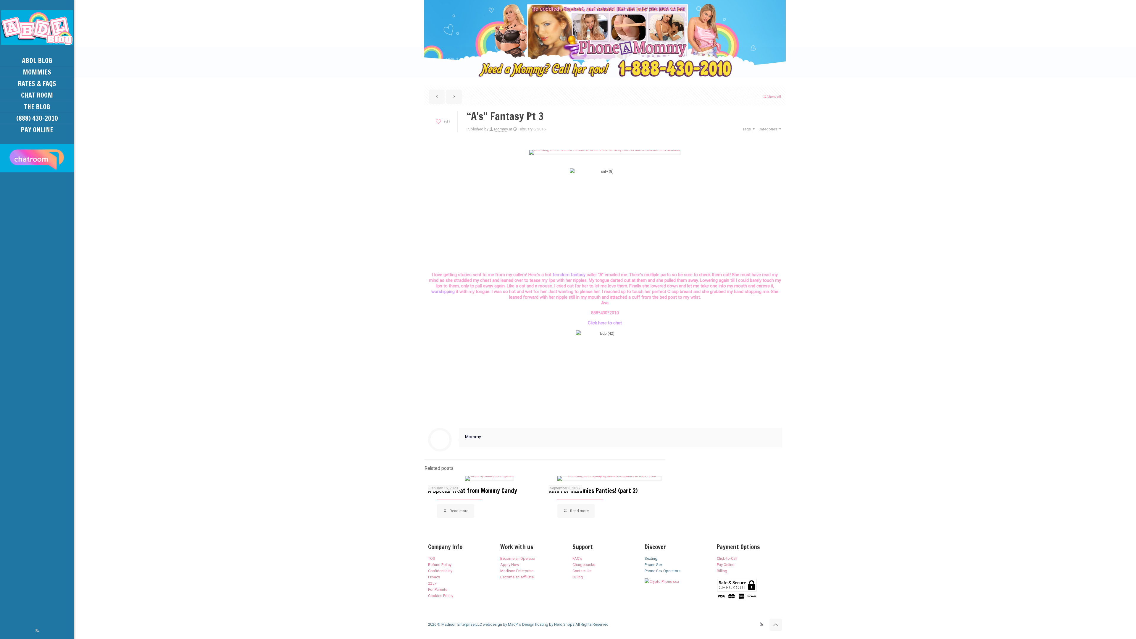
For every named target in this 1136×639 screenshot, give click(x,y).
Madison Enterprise (516, 571)
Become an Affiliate (517, 577)
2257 (432, 583)
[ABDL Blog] (37, 27)
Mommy (501, 129)
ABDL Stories (457, 59)
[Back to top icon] (775, 625)
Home (430, 59)
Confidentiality (440, 571)
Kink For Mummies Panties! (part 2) (593, 490)
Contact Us (581, 571)
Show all (774, 97)
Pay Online (725, 564)
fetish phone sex (493, 59)
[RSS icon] (37, 630)
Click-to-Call (727, 558)
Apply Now (509, 564)
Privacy (434, 577)
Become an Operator (517, 558)
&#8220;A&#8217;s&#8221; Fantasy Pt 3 (459, 66)
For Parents (437, 589)
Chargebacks (583, 564)
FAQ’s (577, 558)
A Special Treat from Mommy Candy (472, 490)
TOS (431, 558)
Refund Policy (439, 564)
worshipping (443, 291)
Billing (577, 577)
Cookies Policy (440, 595)
